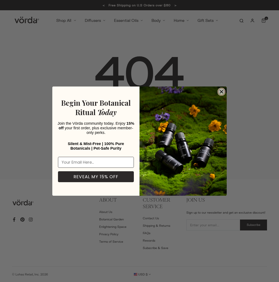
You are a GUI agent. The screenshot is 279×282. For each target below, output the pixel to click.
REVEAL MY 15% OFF (95, 177)
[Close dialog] (221, 91)
